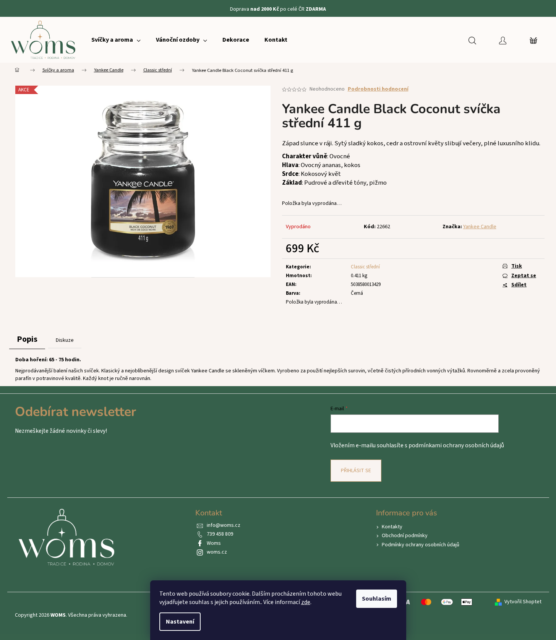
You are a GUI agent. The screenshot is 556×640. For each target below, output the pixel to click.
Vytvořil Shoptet (522, 602)
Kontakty (392, 527)
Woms (214, 543)
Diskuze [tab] (65, 340)
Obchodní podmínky (405, 535)
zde (305, 602)
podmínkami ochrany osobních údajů (456, 445)
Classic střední (365, 266)
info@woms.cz (223, 525)
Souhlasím (376, 599)
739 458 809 (220, 534)
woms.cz (217, 552)
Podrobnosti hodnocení (378, 89)
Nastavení (180, 621)
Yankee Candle (479, 227)
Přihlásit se (356, 470)
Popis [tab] (27, 339)
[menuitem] (116, 39)
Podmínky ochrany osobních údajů (420, 545)
